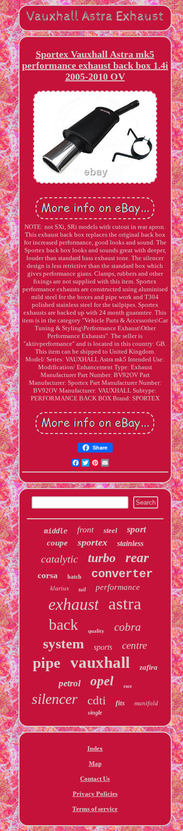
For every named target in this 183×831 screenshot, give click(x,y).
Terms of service (95, 808)
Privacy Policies (95, 793)
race (127, 686)
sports (103, 647)
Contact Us (95, 778)
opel (102, 681)
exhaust (73, 604)
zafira (149, 667)
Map (95, 763)
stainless (130, 543)
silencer (55, 699)
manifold (146, 703)
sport (136, 529)
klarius (59, 588)
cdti (96, 700)
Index (95, 748)
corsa (48, 575)
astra (125, 603)
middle (55, 531)
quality (96, 631)
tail (82, 589)
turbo (102, 558)
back (63, 624)
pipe (47, 662)
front (85, 529)
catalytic (59, 559)
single (95, 712)
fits (120, 703)
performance (118, 587)
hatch (74, 576)
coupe (57, 543)
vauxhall (100, 662)
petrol (70, 683)
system (63, 643)
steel (110, 530)
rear (137, 557)
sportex (92, 542)
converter (122, 574)
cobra (127, 627)
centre (134, 645)
